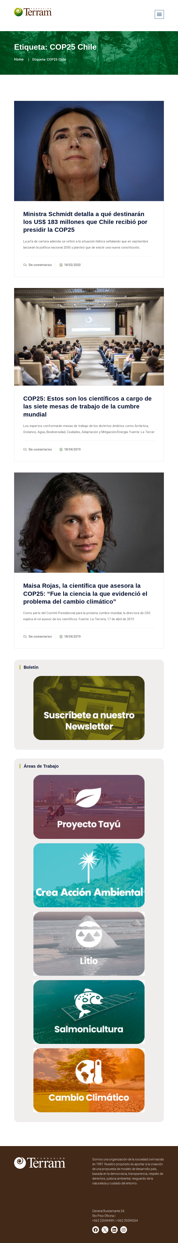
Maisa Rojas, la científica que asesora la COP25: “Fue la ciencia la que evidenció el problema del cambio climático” (85, 593)
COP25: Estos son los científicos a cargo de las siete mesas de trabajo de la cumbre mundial (87, 406)
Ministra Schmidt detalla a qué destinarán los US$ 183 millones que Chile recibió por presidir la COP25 (85, 222)
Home (18, 59)
